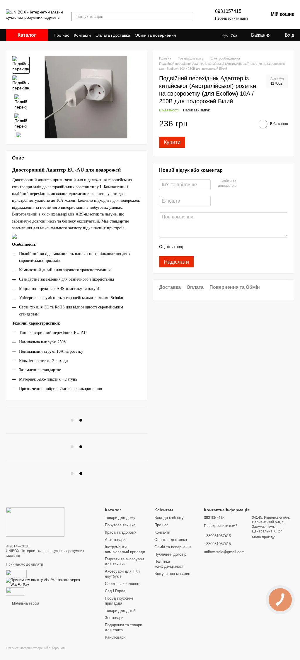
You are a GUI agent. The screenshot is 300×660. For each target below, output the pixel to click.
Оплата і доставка (113, 35)
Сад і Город (115, 591)
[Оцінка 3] (213, 246)
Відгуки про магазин (172, 573)
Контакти (82, 35)
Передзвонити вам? (231, 18)
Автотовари (115, 539)
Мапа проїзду (263, 537)
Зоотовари (114, 617)
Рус (224, 35)
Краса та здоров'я (121, 532)
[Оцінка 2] (203, 246)
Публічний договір (170, 554)
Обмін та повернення (155, 35)
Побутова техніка (120, 525)
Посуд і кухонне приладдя (119, 600)
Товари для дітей (120, 610)
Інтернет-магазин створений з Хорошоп (35, 648)
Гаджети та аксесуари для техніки (124, 561)
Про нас (61, 35)
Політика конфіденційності (169, 564)
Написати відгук (196, 110)
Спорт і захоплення (122, 583)
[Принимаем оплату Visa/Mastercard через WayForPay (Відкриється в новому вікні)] (51, 582)
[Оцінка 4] (222, 246)
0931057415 (228, 11)
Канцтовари (115, 637)
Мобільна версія (25, 603)
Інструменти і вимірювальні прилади (125, 549)
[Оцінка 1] (194, 246)
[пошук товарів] (189, 16)
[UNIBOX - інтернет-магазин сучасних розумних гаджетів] (35, 522)
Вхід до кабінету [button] (169, 517)
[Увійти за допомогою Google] (242, 183)
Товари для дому (120, 517)
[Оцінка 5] (231, 246)
